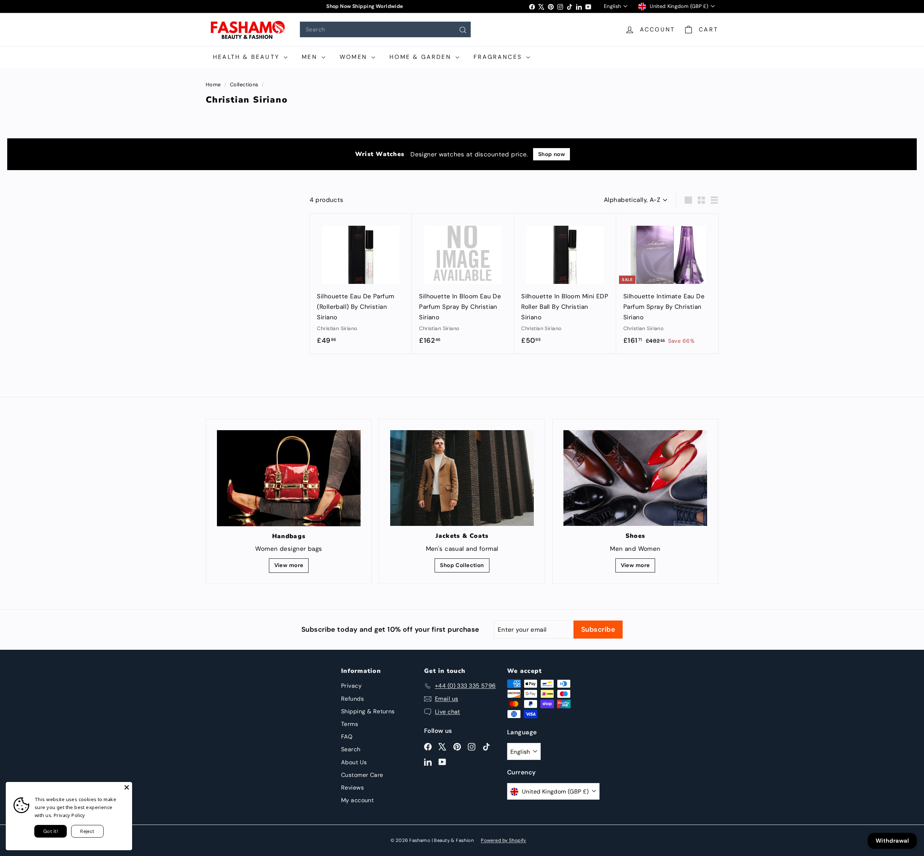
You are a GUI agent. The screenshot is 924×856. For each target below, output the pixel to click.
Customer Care (362, 775)
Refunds (352, 698)
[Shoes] (635, 478)
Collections (245, 84)
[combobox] (385, 29)
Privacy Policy (69, 815)
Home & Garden (421, 57)
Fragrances (499, 57)
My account (357, 800)
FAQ (346, 736)
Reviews (352, 787)
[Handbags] (289, 478)
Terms (349, 724)
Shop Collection (462, 565)
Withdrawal (892, 840)
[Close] (126, 787)
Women (355, 57)
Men (311, 57)
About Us (354, 762)
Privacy (351, 685)
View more (289, 565)
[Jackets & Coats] (462, 478)
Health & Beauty (247, 57)
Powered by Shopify (503, 840)
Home (214, 84)
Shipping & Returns (368, 711)
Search (351, 749)
